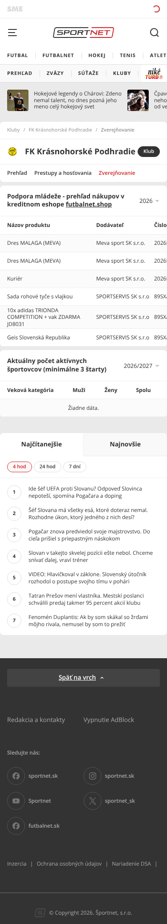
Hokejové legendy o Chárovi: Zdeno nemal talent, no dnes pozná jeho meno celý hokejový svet (78, 100)
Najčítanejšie (41, 444)
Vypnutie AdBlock (109, 719)
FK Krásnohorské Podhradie (60, 130)
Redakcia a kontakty (36, 719)
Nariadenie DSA (131, 863)
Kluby (13, 130)
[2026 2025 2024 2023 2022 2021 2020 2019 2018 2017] (149, 201)
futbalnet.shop (89, 204)
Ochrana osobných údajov (69, 863)
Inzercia (16, 863)
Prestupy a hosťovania (63, 173)
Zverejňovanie (117, 173)
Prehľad (17, 173)
